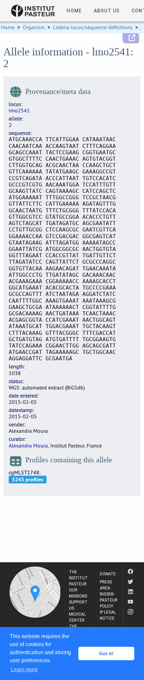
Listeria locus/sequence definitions (93, 27)
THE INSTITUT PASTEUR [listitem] (78, 578)
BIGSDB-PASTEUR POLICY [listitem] (109, 600)
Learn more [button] (24, 669)
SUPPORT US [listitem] (78, 605)
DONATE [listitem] (108, 574)
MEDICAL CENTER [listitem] (77, 617)
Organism (34, 27)
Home (8, 27)
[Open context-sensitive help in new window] (130, 37)
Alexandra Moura (28, 445)
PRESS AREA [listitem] (106, 585)
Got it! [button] (106, 653)
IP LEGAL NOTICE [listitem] (108, 615)
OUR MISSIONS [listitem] (78, 593)
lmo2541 (19, 110)
